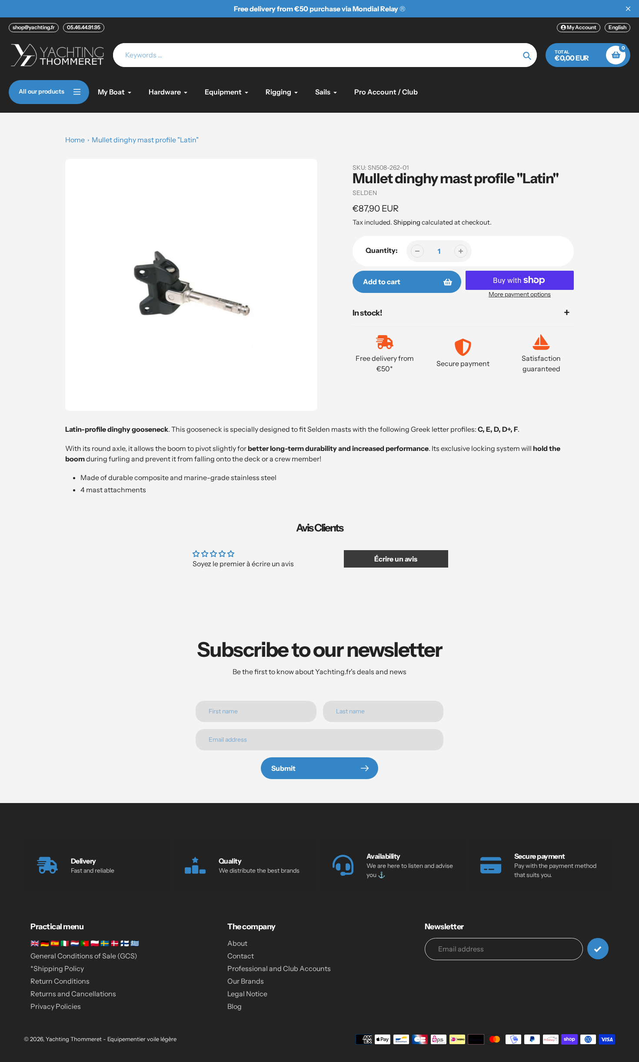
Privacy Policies (55, 1006)
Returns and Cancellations (73, 993)
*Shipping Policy (57, 968)
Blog (234, 1006)
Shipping (406, 222)
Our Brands (245, 981)
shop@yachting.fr (34, 27)
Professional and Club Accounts (279, 968)
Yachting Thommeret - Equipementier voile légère (111, 1038)
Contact (240, 955)
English (617, 27)
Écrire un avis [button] (395, 559)
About (237, 943)
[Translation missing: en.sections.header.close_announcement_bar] (628, 8)
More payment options (520, 294)
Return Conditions (60, 981)
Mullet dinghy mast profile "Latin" (145, 139)
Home (75, 139)
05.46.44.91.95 (83, 27)
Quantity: (382, 250)
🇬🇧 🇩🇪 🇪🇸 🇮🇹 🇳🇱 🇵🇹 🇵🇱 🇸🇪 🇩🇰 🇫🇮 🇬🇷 (84, 943)
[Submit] (598, 948)
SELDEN (365, 193)
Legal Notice (247, 993)
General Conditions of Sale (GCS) (83, 955)
